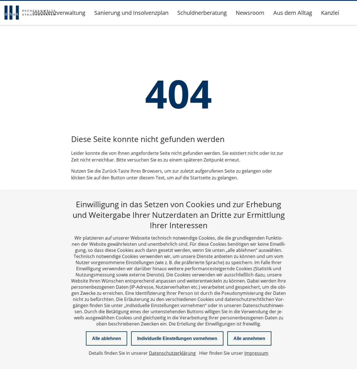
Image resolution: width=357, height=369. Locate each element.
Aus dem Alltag (292, 12)
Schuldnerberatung (202, 12)
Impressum (256, 353)
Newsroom (250, 12)
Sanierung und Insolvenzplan (131, 12)
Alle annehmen (249, 338)
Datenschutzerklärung (172, 353)
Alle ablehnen (106, 338)
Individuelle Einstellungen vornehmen (177, 338)
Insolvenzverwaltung (58, 12)
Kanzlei (330, 12)
